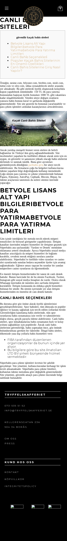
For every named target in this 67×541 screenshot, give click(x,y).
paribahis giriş (35, 165)
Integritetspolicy (20, 486)
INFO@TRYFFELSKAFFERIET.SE (28, 410)
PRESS (10, 443)
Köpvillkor (15, 479)
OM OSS (11, 438)
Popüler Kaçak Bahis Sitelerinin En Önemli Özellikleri (35, 62)
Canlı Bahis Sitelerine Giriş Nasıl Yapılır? (35, 68)
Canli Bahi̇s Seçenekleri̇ (29, 57)
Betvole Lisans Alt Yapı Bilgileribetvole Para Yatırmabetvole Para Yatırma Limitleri (33, 49)
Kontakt (12, 472)
